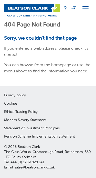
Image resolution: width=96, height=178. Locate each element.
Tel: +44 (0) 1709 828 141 (24, 162)
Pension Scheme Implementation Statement (39, 136)
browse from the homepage (45, 64)
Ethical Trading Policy (21, 111)
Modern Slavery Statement (25, 119)
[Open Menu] (85, 8)
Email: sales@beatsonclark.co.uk (29, 167)
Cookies (10, 103)
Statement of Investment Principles (32, 128)
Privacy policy (15, 95)
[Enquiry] (65, 8)
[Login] (73, 8)
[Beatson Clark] (32, 8)
